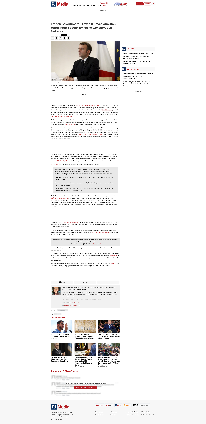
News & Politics (83, 5)
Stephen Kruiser (79, 366)
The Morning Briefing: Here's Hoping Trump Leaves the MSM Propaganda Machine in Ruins (84, 361)
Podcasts (80, 3)
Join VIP (140, 4)
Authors (73, 3)
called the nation (69, 124)
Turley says (55, 164)
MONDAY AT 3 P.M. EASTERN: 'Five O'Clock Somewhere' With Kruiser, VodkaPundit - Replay (136, 84)
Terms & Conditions (132, 415)
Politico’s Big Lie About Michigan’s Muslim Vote (60, 335)
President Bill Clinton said (100, 232)
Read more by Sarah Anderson (72, 305)
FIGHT (113, 263)
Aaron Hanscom (102, 366)
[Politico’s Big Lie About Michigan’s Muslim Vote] (61, 326)
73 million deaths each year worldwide (89, 134)
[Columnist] (57, 290)
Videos (99, 5)
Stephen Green (55, 363)
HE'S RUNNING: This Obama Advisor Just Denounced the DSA (59, 359)
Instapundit (95, 3)
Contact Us (99, 412)
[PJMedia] (59, 4)
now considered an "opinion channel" (87, 105)
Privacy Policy (145, 412)
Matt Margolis (79, 340)
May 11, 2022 (96, 244)
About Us (113, 412)
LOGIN (147, 4)
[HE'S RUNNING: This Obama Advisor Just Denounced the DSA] (61, 349)
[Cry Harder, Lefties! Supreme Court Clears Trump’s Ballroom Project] (85, 326)
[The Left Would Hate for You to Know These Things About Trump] (109, 326)
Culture (93, 5)
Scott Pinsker (55, 338)
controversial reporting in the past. (62, 116)
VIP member (113, 256)
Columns (73, 5)
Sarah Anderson (56, 35)
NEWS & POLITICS (62, 310)
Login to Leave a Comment (85, 388)
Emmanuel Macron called (70, 222)
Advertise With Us (132, 412)
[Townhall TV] (104, 3)
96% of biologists (61, 161)
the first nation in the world (59, 198)
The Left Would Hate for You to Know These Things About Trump (109, 336)
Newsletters (99, 415)
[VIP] (104, 5)
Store (87, 3)
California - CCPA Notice (148, 415)
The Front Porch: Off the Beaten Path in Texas (138, 73)
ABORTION (58, 314)
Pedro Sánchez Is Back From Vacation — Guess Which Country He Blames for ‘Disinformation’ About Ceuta (109, 361)
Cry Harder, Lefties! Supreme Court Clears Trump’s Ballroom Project (85, 336)
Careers (113, 415)
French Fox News (107, 110)
